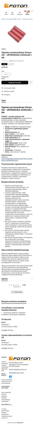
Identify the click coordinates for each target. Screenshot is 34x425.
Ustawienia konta (6, 381)
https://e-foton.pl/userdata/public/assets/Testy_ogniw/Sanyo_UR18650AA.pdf (16, 158)
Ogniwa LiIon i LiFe (27, 19)
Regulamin (4, 369)
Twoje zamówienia (6, 379)
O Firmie (3, 409)
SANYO (3, 49)
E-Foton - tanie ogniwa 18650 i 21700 (11, 19)
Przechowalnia (5, 383)
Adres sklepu (5, 410)
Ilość (2, 71)
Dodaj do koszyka (15, 82)
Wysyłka (3, 398)
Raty (2, 370)
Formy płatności (6, 392)
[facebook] (10, 377)
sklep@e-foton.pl (7, 330)
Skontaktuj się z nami (16, 373)
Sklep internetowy (15, 422)
